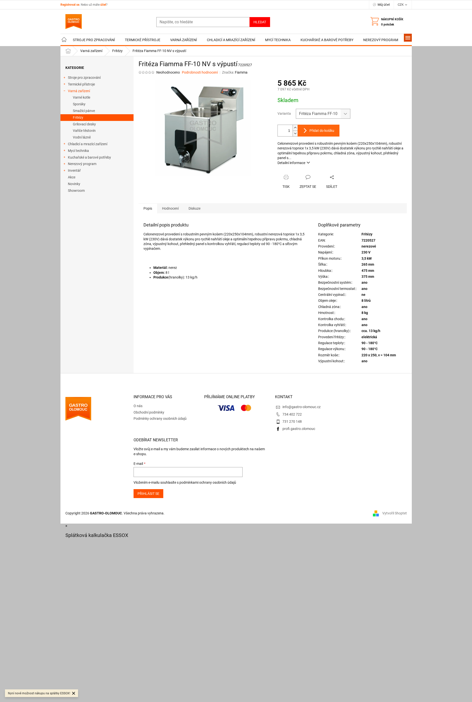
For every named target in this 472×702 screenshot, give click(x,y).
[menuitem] (64, 40)
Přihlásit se (148, 494)
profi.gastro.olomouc (298, 429)
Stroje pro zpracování (84, 78)
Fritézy (78, 117)
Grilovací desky (84, 124)
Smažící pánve (84, 111)
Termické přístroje (81, 84)
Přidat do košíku (321, 131)
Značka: (235, 72)
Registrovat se (69, 4)
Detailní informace (291, 163)
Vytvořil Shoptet (394, 513)
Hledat (259, 22)
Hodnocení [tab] (170, 208)
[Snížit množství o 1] (295, 133)
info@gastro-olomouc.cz (301, 407)
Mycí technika (78, 151)
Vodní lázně (82, 137)
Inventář (74, 170)
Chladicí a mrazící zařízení (87, 144)
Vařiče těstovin (84, 131)
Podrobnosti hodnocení (200, 72)
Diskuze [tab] (194, 208)
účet (103, 4)
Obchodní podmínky (149, 412)
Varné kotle (81, 97)
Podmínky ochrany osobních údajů (160, 419)
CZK (401, 4)
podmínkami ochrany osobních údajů (207, 482)
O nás (138, 406)
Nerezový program (82, 164)
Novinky (74, 184)
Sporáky (79, 104)
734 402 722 (292, 414)
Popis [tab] (147, 208)
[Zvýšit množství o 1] (295, 128)
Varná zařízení (79, 91)
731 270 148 (292, 421)
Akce (71, 177)
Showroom (76, 191)
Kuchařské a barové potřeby (89, 157)
